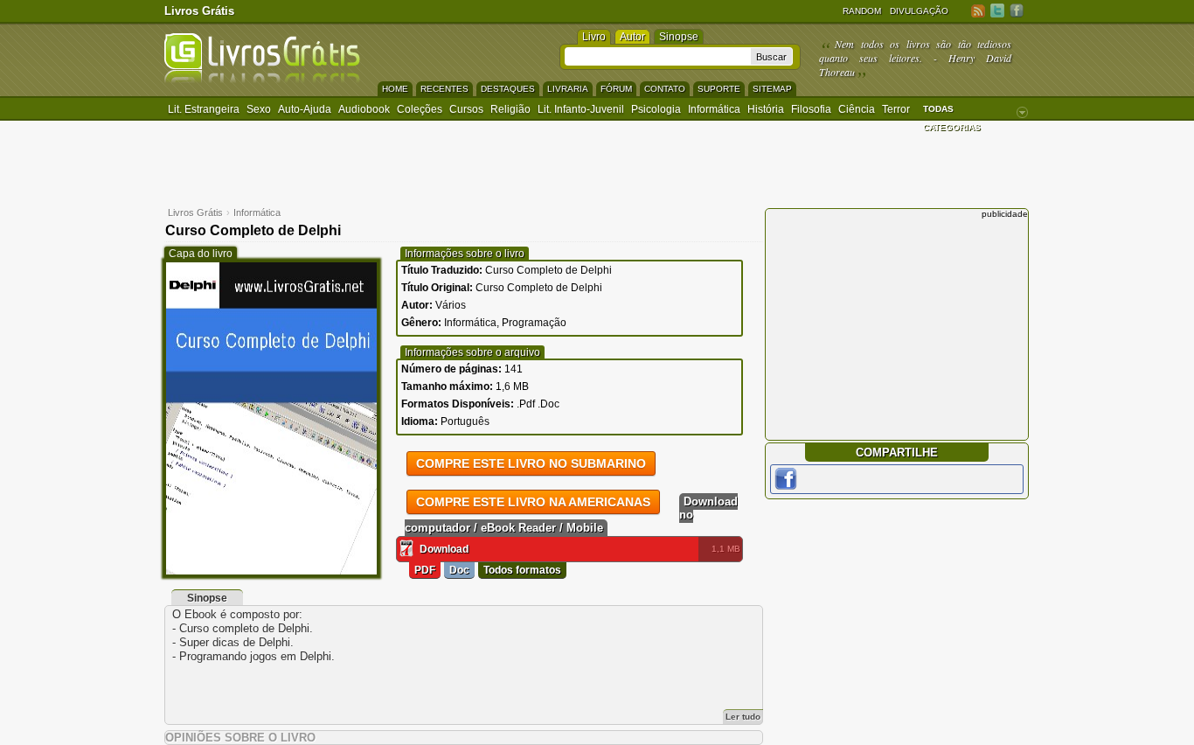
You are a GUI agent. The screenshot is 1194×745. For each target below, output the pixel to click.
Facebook (1017, 10)
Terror (896, 109)
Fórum (616, 89)
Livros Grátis (199, 10)
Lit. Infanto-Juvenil (581, 109)
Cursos (466, 109)
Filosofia (811, 109)
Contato (664, 89)
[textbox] (658, 56)
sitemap (772, 89)
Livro (594, 37)
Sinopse (678, 37)
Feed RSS (978, 10)
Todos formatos (522, 570)
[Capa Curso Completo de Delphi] (271, 570)
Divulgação (919, 11)
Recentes (444, 89)
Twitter (997, 10)
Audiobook (364, 109)
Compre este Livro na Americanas (533, 502)
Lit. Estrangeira (203, 109)
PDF (424, 570)
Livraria (567, 89)
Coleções (419, 109)
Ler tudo (742, 716)
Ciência (856, 109)
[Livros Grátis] (262, 80)
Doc (459, 570)
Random (862, 11)
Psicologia (656, 109)
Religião (510, 109)
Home (395, 89)
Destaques (508, 89)
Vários (450, 305)
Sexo (258, 109)
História (765, 109)
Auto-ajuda (304, 109)
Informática (714, 109)
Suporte (719, 89)
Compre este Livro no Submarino (531, 463)
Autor (632, 37)
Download (444, 549)
